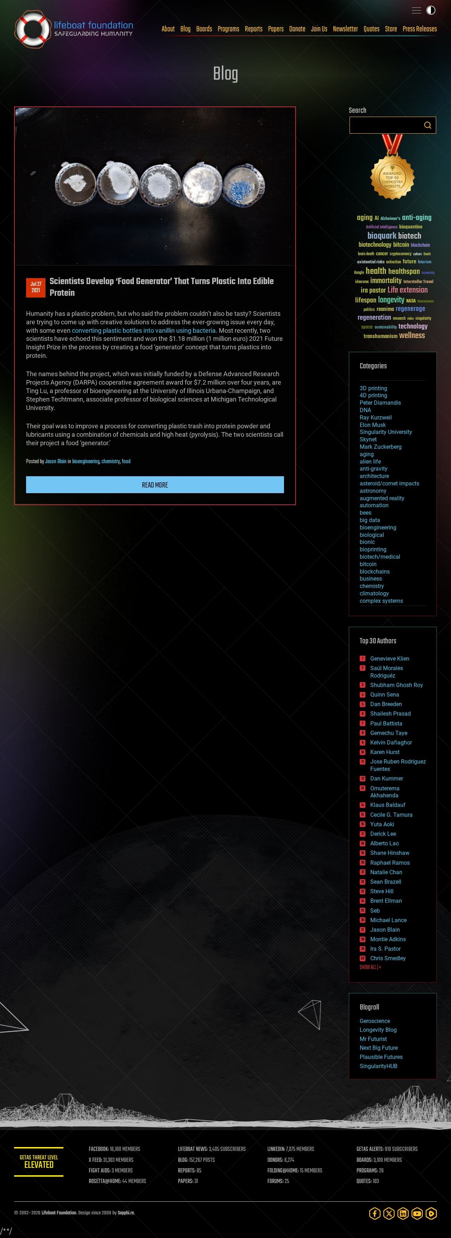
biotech (409, 236)
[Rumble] (431, 1213)
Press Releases (420, 29)
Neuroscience (426, 302)
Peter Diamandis (380, 402)
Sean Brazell (385, 881)
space (367, 327)
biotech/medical (380, 556)
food (126, 461)
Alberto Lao (384, 843)
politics (369, 310)
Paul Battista (386, 723)
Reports (253, 29)
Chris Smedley (388, 958)
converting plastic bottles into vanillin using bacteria (144, 330)
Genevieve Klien (389, 658)
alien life (370, 461)
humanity (428, 273)
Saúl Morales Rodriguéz (386, 672)
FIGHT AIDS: (100, 1171)
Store (391, 29)
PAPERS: (185, 1181)
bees (365, 512)
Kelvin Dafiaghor (391, 742)
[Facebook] (375, 1213)
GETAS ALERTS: (370, 1149)
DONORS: (275, 1160)
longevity (391, 300)
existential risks (370, 262)
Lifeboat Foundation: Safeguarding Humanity (74, 29)
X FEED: (95, 1160)
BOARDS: (364, 1160)
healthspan (404, 272)
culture (417, 254)
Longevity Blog (378, 1029)
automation (374, 505)
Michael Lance (388, 920)
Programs (228, 29)
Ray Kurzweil (376, 417)
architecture (374, 476)
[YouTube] (417, 1213)
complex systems (381, 600)
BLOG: (183, 1160)
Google (359, 273)
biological (372, 535)
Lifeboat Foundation (59, 1213)
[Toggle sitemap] (416, 10)
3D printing (373, 388)
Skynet (368, 439)
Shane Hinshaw (389, 853)
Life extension (408, 290)
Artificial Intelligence (381, 227)
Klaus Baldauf (388, 805)
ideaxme (362, 282)
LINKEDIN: (276, 1149)
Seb (375, 910)
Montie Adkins (388, 939)
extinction (393, 262)
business (371, 578)
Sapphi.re (126, 1213)
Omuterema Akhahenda (385, 792)
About (168, 29)
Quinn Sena (384, 694)
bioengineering (85, 461)
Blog (185, 29)
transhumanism (380, 336)
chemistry (110, 461)
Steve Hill (382, 891)
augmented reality (382, 498)
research (399, 319)
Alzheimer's (390, 219)
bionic (367, 542)
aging (365, 218)
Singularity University (386, 432)
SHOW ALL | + (370, 967)
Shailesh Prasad (390, 713)
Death (427, 254)
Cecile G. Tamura (391, 814)
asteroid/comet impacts (389, 483)
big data (370, 520)
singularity (423, 319)
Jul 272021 (36, 287)
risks (410, 319)
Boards (204, 29)
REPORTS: (187, 1171)
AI (377, 218)
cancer (382, 254)
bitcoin (401, 245)
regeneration (374, 318)
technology (413, 327)
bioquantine (410, 227)
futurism (424, 262)
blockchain (420, 246)
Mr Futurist (373, 1039)
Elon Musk (373, 425)
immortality (386, 281)
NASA (411, 301)
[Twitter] (389, 1213)
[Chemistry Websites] (393, 168)
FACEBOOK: (99, 1149)
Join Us (319, 29)
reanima (385, 309)
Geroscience (375, 1021)
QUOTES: (364, 1181)
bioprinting (373, 549)
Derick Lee (383, 834)
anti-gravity (374, 468)
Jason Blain (56, 461)
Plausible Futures (381, 1057)
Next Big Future (379, 1047)
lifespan (365, 300)
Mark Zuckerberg (381, 446)
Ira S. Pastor (385, 948)
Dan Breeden (386, 704)
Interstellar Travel (418, 282)
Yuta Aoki (382, 824)
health (376, 271)
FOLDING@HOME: (283, 1171)
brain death (366, 254)
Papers (276, 29)
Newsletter (345, 29)
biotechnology (375, 245)
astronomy (373, 491)
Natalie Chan (386, 872)
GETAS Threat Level (39, 1163)
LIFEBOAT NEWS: (193, 1149)
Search (427, 125)
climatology (374, 593)
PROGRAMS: (367, 1171)
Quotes (371, 29)
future (409, 261)
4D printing (373, 395)
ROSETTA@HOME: (105, 1181)
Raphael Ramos (390, 862)
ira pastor (373, 291)
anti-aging (417, 218)
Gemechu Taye (388, 733)
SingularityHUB (378, 1066)
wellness (412, 336)
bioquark (381, 236)
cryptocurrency (401, 254)
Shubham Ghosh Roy (396, 685)
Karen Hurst (385, 752)
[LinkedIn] (403, 1213)
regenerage (410, 309)
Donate (297, 29)
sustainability (386, 327)
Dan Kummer (386, 778)
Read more (155, 485)
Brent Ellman (386, 900)
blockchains (375, 571)
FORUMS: (275, 1181)
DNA (365, 410)
